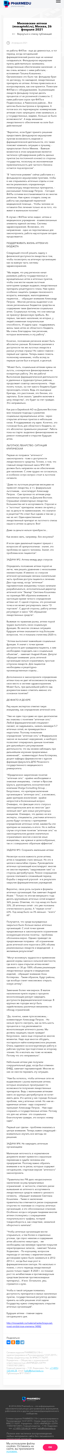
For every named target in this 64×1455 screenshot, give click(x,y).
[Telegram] (22, 1342)
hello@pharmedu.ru (33, 1370)
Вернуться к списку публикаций (34, 34)
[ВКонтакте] (9, 1342)
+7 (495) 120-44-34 (22, 1428)
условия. (11, 1451)
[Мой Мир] (18, 1342)
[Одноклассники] (13, 1342)
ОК (50, 1447)
